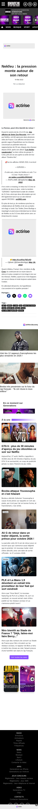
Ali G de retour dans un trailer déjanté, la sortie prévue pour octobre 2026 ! (18, 535)
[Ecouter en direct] (25, 4)
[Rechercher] (30, 4)
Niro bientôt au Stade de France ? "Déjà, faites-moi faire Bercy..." (17, 633)
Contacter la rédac (19, 762)
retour (4, 308)
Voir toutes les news (19, 657)
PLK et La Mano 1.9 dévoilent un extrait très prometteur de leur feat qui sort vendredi (18, 584)
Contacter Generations (19, 799)
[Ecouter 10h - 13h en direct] (19, 411)
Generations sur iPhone (19, 769)
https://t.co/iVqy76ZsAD (21, 260)
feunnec (20, 310)
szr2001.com (21, 199)
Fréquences (19, 746)
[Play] (3, 18)
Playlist (19, 741)
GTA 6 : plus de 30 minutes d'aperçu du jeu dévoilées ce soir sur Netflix (19, 449)
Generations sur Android (19, 772)
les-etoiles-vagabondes (9, 310)
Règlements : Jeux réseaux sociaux (19, 778)
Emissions (19, 735)
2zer (20, 305)
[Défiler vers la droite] (32, 679)
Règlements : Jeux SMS (19, 781)
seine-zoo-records (29, 305)
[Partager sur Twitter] (13, 297)
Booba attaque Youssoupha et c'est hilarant (18, 492)
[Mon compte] (35, 4)
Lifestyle (19, 760)
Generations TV (19, 790)
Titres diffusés (19, 743)
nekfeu (9, 305)
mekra (18, 308)
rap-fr (4, 305)
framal (23, 308)
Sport (27, 27)
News (8, 27)
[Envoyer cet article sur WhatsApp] (24, 297)
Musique (17, 27)
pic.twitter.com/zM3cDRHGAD (20, 177)
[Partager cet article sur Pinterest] (19, 297)
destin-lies (10, 308)
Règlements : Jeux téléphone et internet (19, 783)
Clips (19, 792)
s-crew (15, 305)
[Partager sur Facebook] (8, 297)
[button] (11, 679)
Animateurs (19, 738)
